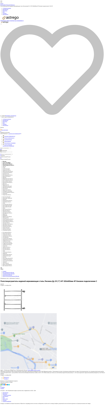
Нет (2, 3)
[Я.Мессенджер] (9, 384)
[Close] (1, 2)
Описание (8, 4)
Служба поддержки (7, 401)
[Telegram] (2, 384)
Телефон (2, 388)
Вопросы (13, 4)
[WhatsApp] (1, 384)
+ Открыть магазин (7, 8)
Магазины (5, 10)
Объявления (5, 9)
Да (1, 3)
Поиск (2, 269)
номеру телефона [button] (54, 403)
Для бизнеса (5, 14)
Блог (4, 12)
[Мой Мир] (7, 384)
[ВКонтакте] (4, 384)
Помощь (4, 13)
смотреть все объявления (8, 146)
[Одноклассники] (6, 384)
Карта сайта (5, 399)
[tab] (6, 377)
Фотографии (3, 4)
